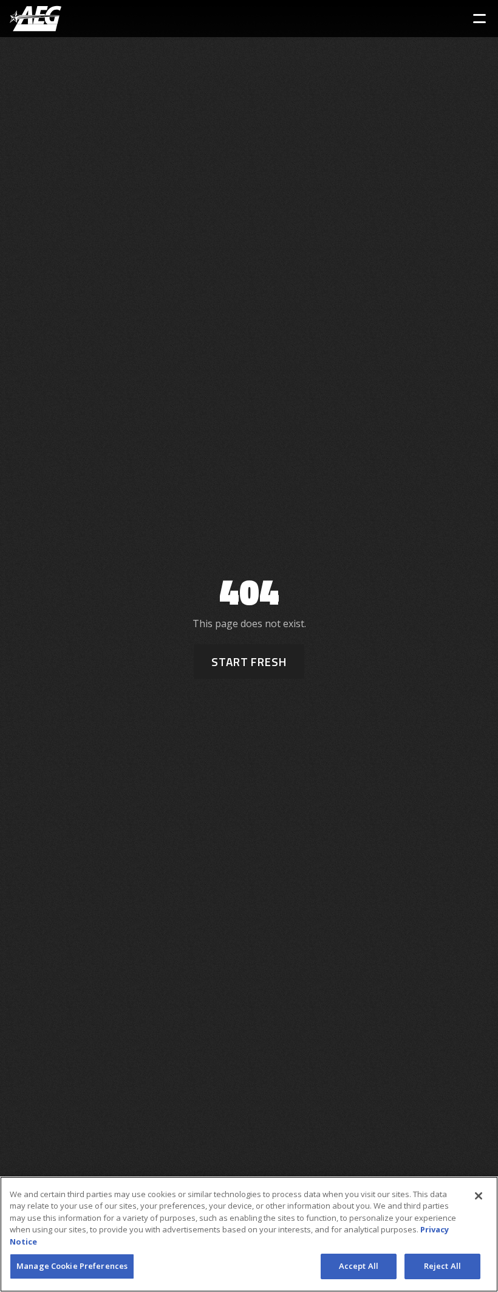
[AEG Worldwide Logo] (35, 18)
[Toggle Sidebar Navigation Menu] (479, 18)
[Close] (478, 1196)
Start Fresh (249, 661)
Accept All (358, 1265)
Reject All (442, 1265)
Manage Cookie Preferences (72, 1265)
